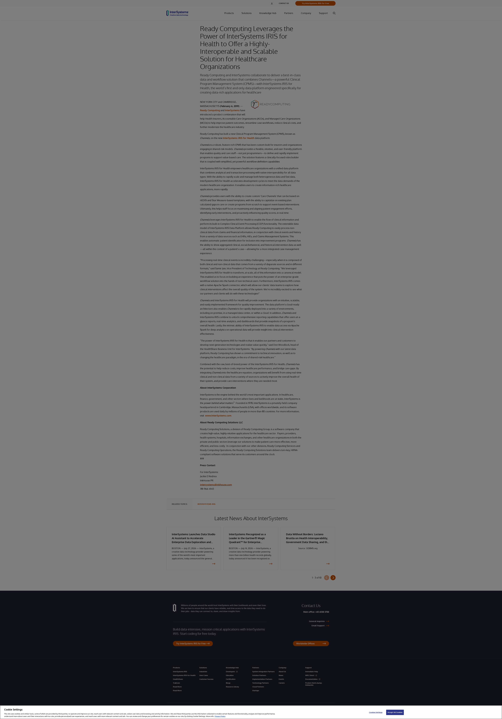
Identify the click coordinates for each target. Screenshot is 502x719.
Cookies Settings (375, 712)
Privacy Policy (220, 716)
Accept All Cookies (395, 712)
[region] (251, 712)
